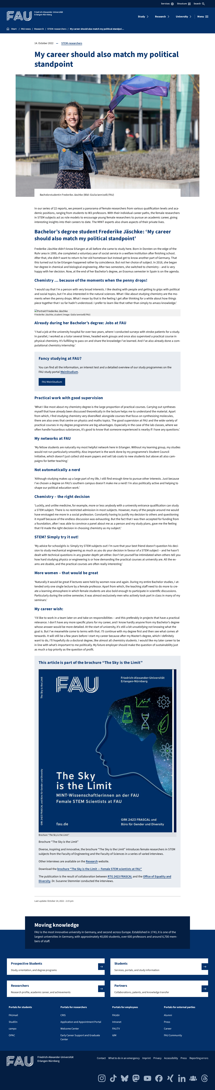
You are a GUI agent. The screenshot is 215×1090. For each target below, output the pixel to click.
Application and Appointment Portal (80, 1022)
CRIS (63, 1015)
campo (12, 1028)
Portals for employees (125, 1007)
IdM (114, 1035)
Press (167, 1022)
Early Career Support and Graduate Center (80, 1037)
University (182, 16)
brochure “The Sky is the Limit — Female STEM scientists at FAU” (99, 869)
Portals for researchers (73, 1007)
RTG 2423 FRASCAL (120, 876)
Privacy (157, 1058)
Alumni (168, 1015)
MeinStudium (69, 372)
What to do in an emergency (124, 1058)
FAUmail (13, 1015)
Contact (101, 1058)
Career (167, 1028)
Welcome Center (69, 1028)
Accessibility (171, 1058)
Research (160, 16)
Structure (182, 3)
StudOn (13, 1022)
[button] (56, 966)
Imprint (146, 1058)
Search (197, 3)
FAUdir (116, 1015)
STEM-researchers (71, 43)
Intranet (116, 1022)
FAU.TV (116, 1028)
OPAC (12, 1035)
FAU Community (173, 1035)
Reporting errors (198, 1058)
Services (165, 3)
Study (141, 16)
